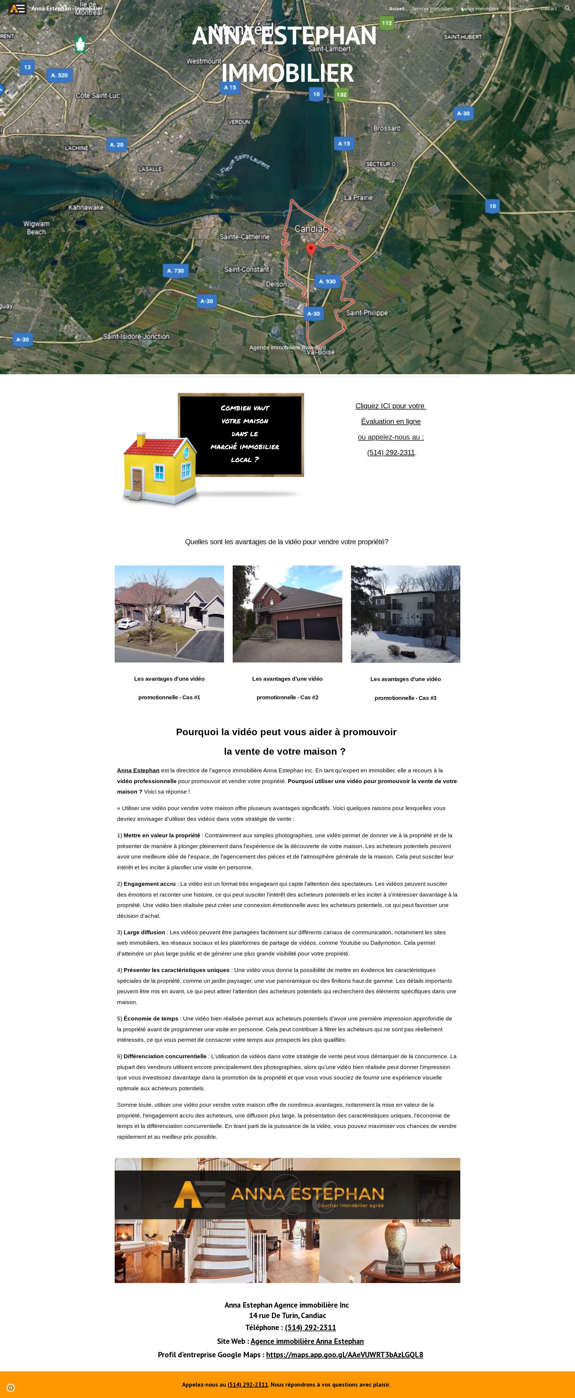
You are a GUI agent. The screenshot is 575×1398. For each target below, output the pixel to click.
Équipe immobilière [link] (480, 8)
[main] (287, 54)
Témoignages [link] (520, 8)
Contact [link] (549, 8)
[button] (568, 8)
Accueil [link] (397, 8)
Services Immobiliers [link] (432, 8)
